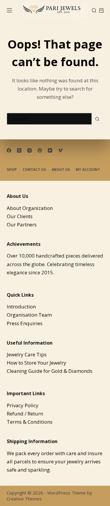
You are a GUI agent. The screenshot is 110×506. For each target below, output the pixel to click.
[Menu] (9, 10)
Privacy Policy (22, 405)
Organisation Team (29, 314)
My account (88, 169)
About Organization (30, 208)
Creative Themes (24, 499)
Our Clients (20, 216)
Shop (12, 169)
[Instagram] (29, 150)
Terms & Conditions (30, 421)
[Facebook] (9, 150)
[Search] (94, 10)
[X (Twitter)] (19, 150)
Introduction (21, 306)
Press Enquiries (25, 323)
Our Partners (22, 224)
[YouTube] (50, 150)
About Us (61, 169)
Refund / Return (25, 413)
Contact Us (34, 169)
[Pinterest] (40, 150)
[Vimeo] (60, 150)
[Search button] (98, 119)
